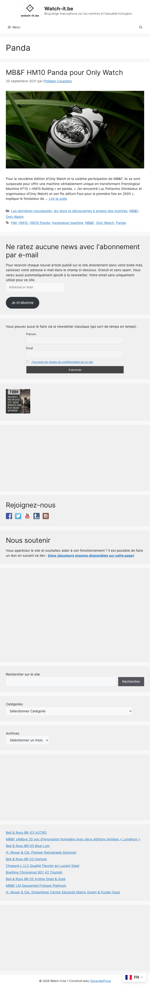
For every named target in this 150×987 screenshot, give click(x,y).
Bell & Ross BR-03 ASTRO (26, 833)
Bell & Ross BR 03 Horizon (26, 859)
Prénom (31, 334)
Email (29, 348)
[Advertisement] (75, 458)
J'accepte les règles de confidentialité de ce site (62, 362)
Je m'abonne (22, 302)
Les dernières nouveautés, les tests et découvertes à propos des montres (69, 211)
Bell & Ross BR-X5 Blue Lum (28, 846)
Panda (121, 223)
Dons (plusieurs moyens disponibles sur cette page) (91, 556)
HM (14, 223)
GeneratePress (100, 981)
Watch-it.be (58, 9)
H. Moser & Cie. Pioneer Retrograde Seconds (41, 852)
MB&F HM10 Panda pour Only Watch (64, 72)
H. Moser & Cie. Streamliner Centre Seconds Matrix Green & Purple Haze (63, 892)
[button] (140, 27)
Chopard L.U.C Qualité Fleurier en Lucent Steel (42, 866)
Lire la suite (58, 199)
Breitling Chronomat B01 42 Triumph (34, 872)
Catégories (14, 704)
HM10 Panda (40, 223)
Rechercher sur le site (23, 674)
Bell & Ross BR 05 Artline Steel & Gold (35, 879)
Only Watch (15, 217)
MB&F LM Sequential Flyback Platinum (36, 886)
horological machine (67, 223)
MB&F (133, 211)
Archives (12, 733)
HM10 (23, 223)
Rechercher (131, 681)
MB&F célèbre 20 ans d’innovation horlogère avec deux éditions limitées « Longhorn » (73, 839)
